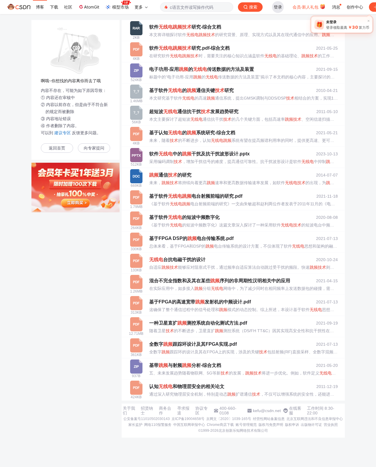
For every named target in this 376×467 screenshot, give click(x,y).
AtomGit (91, 6)
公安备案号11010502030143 (146, 419)
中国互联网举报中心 (189, 425)
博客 (40, 6)
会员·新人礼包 (306, 6)
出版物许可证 (311, 425)
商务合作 (165, 410)
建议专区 (62, 132)
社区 (68, 6)
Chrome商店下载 (220, 425)
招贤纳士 (147, 410)
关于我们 (129, 410)
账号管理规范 (246, 425)
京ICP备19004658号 (188, 419)
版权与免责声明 (270, 425)
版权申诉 (292, 425)
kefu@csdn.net (267, 410)
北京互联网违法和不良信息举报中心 (314, 419)
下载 (54, 6)
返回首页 (57, 148)
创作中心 (355, 6)
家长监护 (135, 425)
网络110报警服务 (158, 425)
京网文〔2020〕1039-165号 (228, 419)
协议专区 (201, 410)
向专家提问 (94, 148)
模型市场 (120, 6)
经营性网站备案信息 (269, 419)
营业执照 (331, 425)
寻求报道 (183, 410)
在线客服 (295, 410)
